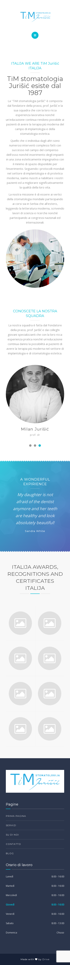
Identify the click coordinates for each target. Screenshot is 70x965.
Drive (45, 959)
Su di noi (12, 834)
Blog (10, 853)
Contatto (13, 844)
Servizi (11, 825)
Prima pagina (16, 815)
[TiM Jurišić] (35, 17)
